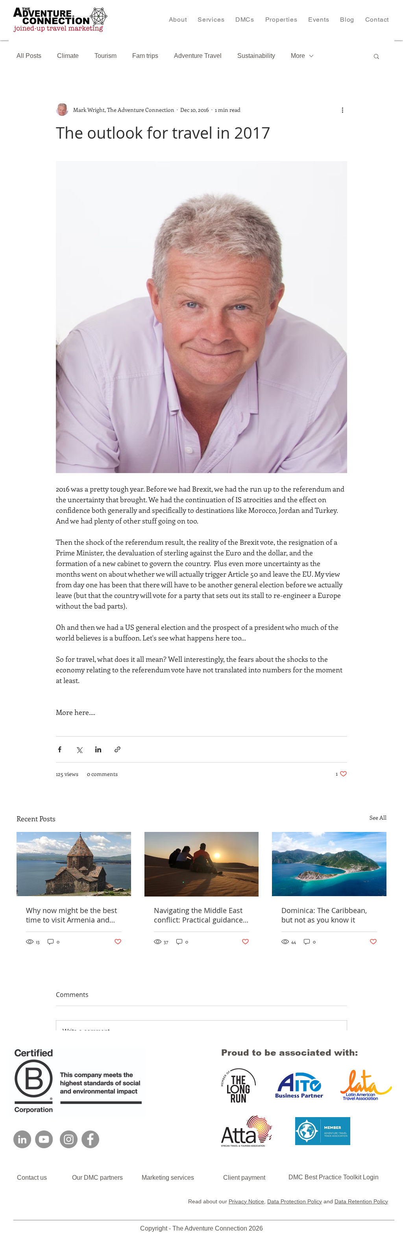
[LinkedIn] (22, 1139)
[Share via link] (117, 749)
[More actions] (342, 109)
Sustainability (256, 55)
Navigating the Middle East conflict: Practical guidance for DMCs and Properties (198, 915)
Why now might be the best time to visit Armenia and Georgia (71, 915)
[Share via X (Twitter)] (79, 749)
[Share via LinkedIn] (98, 749)
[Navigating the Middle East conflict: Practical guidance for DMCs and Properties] (201, 864)
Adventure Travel (198, 55)
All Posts (29, 55)
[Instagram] (69, 1139)
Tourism (105, 55)
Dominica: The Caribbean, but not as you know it (324, 915)
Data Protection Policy (294, 1201)
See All (378, 817)
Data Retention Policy (361, 1201)
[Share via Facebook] (59, 749)
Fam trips (145, 55)
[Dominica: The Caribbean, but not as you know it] (329, 864)
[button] (211, 19)
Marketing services (168, 1177)
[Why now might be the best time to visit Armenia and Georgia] (74, 864)
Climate (68, 55)
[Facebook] (90, 1139)
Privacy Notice (246, 1201)
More (298, 55)
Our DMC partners (107, 1177)
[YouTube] (44, 1139)
